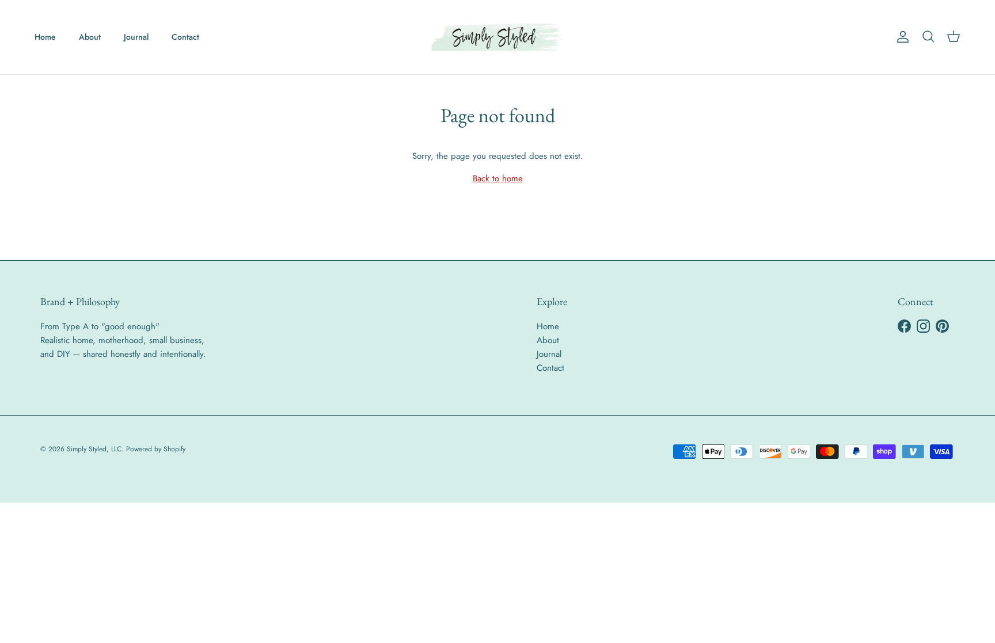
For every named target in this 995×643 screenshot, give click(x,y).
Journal (136, 37)
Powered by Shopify (155, 449)
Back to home (498, 178)
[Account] (900, 37)
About (90, 37)
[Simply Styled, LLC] (497, 37)
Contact (185, 37)
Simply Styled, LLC (94, 449)
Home (45, 37)
